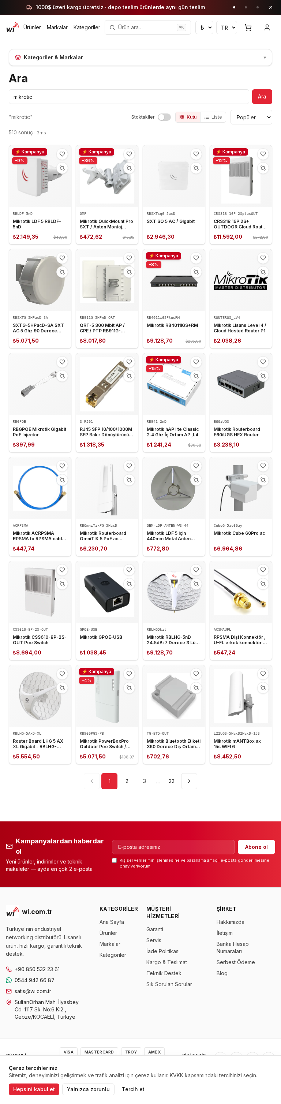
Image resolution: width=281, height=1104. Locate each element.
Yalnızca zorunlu (88, 1089)
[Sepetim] (248, 27)
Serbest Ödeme (236, 962)
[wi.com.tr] (12, 27)
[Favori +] (62, 154)
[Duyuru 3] (257, 7)
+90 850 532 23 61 (37, 969)
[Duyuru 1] (234, 7)
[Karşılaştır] (62, 168)
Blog (222, 973)
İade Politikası (163, 951)
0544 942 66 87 (35, 980)
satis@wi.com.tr (33, 991)
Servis (153, 940)
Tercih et (133, 1089)
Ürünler (32, 27)
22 (172, 781)
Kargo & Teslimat (166, 962)
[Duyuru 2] (245, 7)
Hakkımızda (230, 922)
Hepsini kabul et (34, 1089)
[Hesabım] (267, 27)
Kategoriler (87, 27)
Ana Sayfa (112, 922)
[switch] (164, 117)
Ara (262, 96)
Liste (216, 117)
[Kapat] (270, 7)
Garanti (154, 929)
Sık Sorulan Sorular (169, 984)
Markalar (57, 27)
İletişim (225, 933)
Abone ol (256, 847)
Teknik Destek (163, 973)
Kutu (191, 117)
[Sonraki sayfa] (189, 781)
